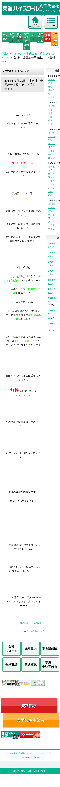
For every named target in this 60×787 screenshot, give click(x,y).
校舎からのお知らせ (26, 40)
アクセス (5, 37)
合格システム (12, 649)
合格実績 (12, 664)
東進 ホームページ (35, 25)
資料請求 (47, 37)
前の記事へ (25, 623)
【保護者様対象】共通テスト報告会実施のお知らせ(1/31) (51, 181)
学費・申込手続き (49, 664)
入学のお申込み (31, 720)
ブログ (33, 37)
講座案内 (31, 648)
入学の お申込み (54, 39)
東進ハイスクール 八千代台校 (19, 53)
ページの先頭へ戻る (35, 631)
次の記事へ (39, 623)
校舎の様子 (12, 37)
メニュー (51, 25)
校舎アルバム (40, 37)
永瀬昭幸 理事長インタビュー (23, 753)
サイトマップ (44, 753)
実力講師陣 (49, 648)
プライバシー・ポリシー (30, 757)
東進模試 (31, 664)
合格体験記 (19, 37)
